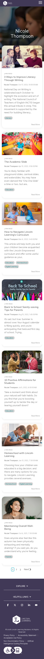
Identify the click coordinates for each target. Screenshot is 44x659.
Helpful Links (20, 597)
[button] (40, 2)
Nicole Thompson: (11, 85)
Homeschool (22, 263)
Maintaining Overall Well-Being (18, 527)
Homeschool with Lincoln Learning (18, 454)
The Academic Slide (15, 161)
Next (26, 569)
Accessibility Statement (27, 635)
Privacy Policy (9, 635)
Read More (35, 125)
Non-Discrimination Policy (14, 641)
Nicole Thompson (11, 166)
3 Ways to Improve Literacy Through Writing (20, 78)
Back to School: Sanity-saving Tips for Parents (21, 308)
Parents (9, 557)
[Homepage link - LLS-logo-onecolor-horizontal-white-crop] (22, 623)
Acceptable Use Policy (13, 638)
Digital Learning (12, 267)
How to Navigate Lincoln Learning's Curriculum (18, 233)
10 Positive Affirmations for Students (20, 381)
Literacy (8, 118)
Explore (20, 586)
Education (9, 190)
